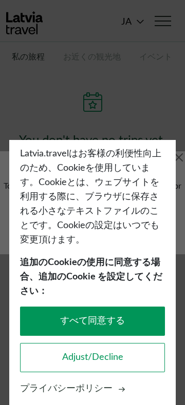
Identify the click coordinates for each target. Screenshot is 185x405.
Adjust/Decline (92, 357)
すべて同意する (92, 321)
